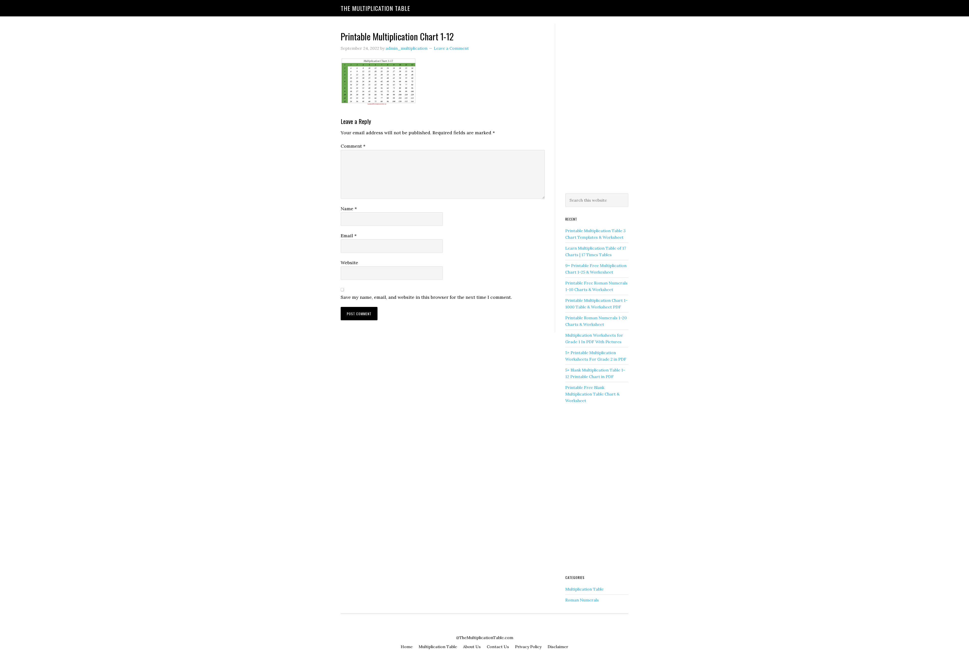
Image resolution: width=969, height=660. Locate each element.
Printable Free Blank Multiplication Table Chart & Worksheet (592, 394)
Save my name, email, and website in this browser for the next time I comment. (426, 297)
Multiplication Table (584, 589)
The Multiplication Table (375, 8)
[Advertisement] (596, 107)
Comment (353, 146)
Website (349, 263)
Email (349, 236)
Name (349, 209)
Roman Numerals (582, 599)
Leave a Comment (451, 48)
